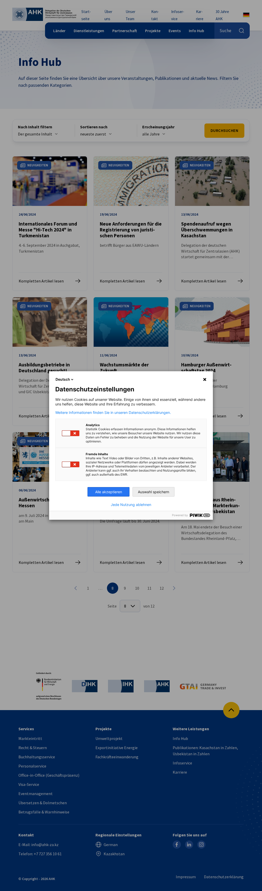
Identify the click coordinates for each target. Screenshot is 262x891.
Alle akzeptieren (108, 492)
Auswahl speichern (153, 492)
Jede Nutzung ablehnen (131, 505)
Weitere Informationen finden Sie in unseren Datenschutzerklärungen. (113, 413)
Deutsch (63, 379)
